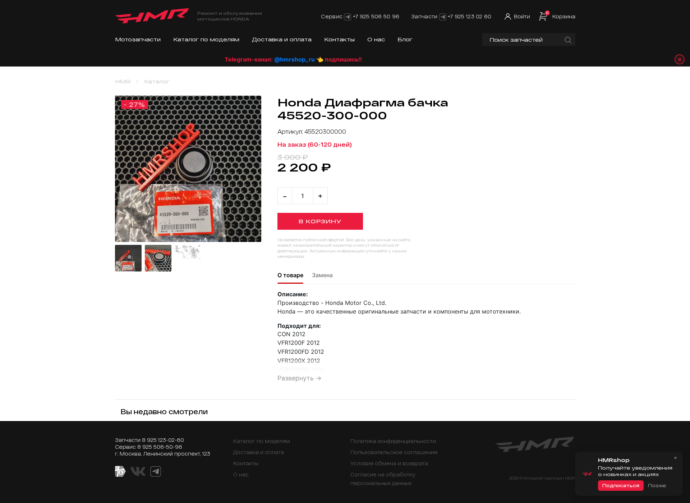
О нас (376, 39)
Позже (657, 485)
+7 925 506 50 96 (376, 16)
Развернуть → (299, 378)
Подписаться (620, 485)
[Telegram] (347, 16)
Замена (322, 275)
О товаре (290, 275)
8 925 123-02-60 (163, 440)
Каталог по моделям (206, 39)
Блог (405, 39)
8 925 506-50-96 (159, 447)
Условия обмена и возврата (389, 463)
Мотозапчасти (138, 39)
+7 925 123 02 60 (469, 16)
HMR (122, 81)
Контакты (339, 39)
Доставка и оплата (282, 39)
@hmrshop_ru (276, 59)
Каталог (157, 81)
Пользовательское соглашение (394, 452)
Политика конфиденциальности (393, 441)
